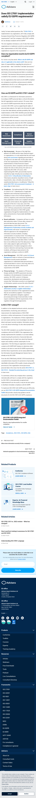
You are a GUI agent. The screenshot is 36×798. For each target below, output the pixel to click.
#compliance (9, 433)
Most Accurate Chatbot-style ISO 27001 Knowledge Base (21, 505)
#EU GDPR (24, 433)
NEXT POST (28, 449)
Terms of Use (7, 766)
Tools (4, 669)
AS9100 (5, 739)
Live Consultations (9, 676)
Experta (5, 645)
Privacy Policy (5, 784)
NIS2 (4, 721)
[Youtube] (17, 618)
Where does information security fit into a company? (15, 443)
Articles (5, 659)
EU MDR (5, 732)
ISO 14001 (6, 700)
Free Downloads (8, 666)
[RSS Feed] (22, 618)
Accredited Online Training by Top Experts (23, 489)
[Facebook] (12, 618)
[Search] (25, 2)
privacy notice (22, 559)
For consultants (8, 742)
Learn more (19, 476)
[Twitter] (7, 618)
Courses (5, 642)
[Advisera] (6, 7)
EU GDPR (6, 728)
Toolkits (5, 638)
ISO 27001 (28, 31)
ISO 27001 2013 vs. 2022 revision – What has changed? (15, 522)
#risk (29, 433)
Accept (10, 793)
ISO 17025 (6, 711)
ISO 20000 (6, 714)
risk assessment (13, 157)
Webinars (6, 662)
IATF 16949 (7, 735)
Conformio (6, 635)
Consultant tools (8, 759)
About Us (6, 755)
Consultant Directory (10, 680)
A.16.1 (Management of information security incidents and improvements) (19, 227)
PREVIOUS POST (9, 440)
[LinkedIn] (2, 618)
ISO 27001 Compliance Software (24, 473)
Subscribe (18, 570)
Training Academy (9, 649)
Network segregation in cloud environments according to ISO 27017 (19, 452)
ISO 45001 (6, 703)
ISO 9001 (6, 696)
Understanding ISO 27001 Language (12, 541)
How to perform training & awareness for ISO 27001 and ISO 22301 (17, 532)
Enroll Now (19, 493)
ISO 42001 (6, 693)
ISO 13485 (6, 707)
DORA (5, 725)
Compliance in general (10, 746)
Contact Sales (7, 762)
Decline (26, 793)
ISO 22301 (6, 718)
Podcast (5, 673)
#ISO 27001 (17, 433)
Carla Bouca (7, 21)
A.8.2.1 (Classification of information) (19, 176)
